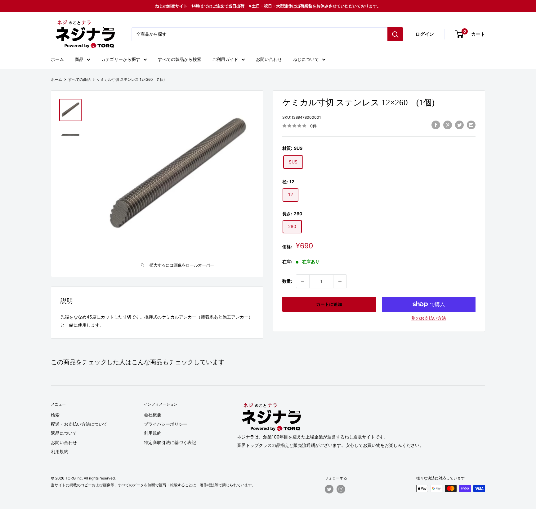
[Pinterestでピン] (447, 125)
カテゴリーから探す (120, 59)
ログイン (424, 34)
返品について (64, 433)
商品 (79, 59)
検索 (55, 414)
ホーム (57, 59)
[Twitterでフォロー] (329, 489)
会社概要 (152, 414)
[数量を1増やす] (339, 281)
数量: (287, 281)
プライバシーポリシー (165, 424)
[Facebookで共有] (435, 125)
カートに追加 (329, 304)
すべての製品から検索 (179, 59)
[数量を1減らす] (302, 281)
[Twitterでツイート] (459, 125)
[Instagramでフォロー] (341, 489)
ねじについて (306, 59)
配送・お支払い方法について (79, 424)
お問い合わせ (269, 59)
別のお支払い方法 (428, 318)
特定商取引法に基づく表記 (170, 442)
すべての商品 (79, 79)
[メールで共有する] (471, 125)
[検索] (395, 34)
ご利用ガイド (225, 59)
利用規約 (59, 451)
